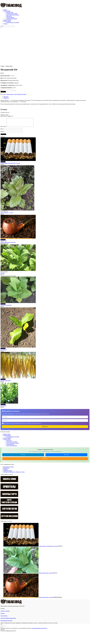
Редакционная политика (6, 620)
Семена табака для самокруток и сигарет (10, 163)
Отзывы (5, 23)
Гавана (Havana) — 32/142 (7, 212)
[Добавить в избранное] (1, 93)
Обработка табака (7, 470)
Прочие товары (7, 21)
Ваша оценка (4, 116)
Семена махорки (7, 19)
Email (2, 131)
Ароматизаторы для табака (12, 22)
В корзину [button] (3, 161)
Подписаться (45, 426)
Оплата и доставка (5, 611)
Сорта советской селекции (12, 14)
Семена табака (6, 11)
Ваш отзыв (4, 126)
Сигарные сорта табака (11, 13)
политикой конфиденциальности (39, 628)
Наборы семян (9, 12)
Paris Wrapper (4, 349)
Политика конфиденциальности (8, 618)
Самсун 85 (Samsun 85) (6, 305)
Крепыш (3, 273)
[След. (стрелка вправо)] (2, 627)
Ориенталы (9, 16)
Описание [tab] (5, 96)
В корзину (3, 91)
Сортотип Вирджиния (11, 18)
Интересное (6, 468)
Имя (2, 129)
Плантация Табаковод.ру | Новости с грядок (14, 471)
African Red (3, 405)
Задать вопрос (4, 615)
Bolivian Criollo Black (6, 380)
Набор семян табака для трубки (8, 242)
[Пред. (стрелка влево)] (1, 627)
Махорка (5, 469)
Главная (5, 9)
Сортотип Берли (10, 17)
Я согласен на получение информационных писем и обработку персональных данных (22, 423)
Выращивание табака (8, 466)
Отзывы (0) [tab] (6, 98)
